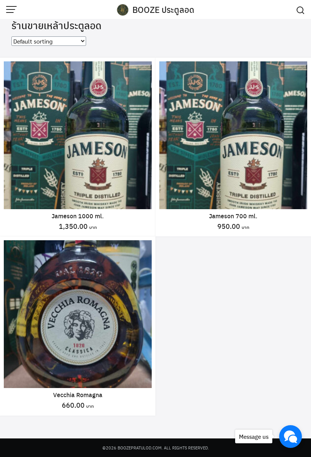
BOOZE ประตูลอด (163, 9)
